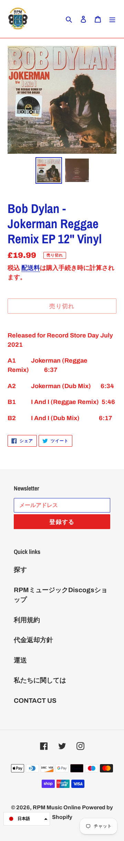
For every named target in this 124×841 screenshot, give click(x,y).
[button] (26, 818)
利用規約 (27, 620)
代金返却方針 (33, 640)
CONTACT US (35, 700)
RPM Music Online (57, 807)
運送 (20, 660)
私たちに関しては (40, 680)
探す (20, 569)
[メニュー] (112, 19)
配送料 (30, 267)
